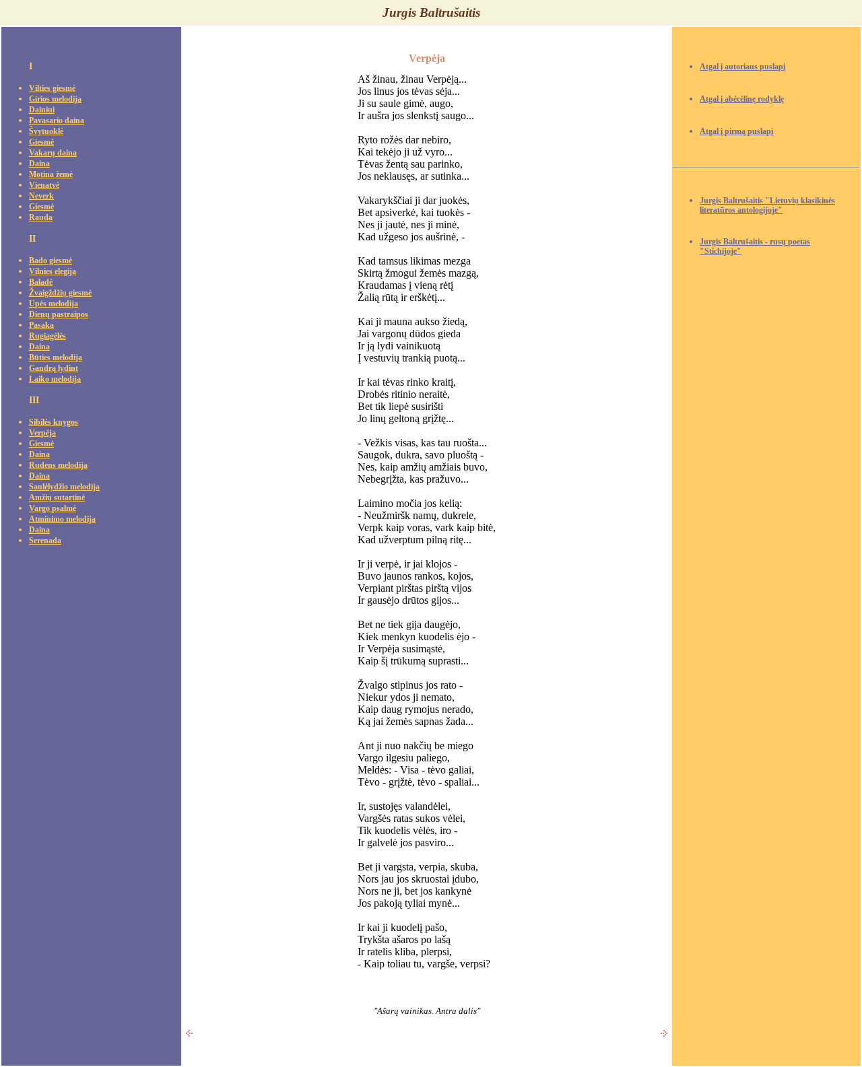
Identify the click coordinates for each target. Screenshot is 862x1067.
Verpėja (42, 433)
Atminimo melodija (62, 519)
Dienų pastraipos (58, 314)
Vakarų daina (53, 153)
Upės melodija (53, 304)
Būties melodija (55, 357)
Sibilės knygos (53, 422)
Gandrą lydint (53, 368)
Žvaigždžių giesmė (60, 293)
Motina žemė (51, 174)
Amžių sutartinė (57, 497)
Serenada (45, 541)
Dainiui (42, 110)
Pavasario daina (56, 120)
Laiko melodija (55, 379)
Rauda (41, 217)
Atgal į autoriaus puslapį (742, 67)
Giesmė (41, 142)
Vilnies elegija (52, 271)
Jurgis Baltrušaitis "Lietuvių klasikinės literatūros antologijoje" (767, 206)
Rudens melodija (58, 465)
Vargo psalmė (52, 508)
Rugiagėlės (47, 336)
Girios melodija (55, 99)
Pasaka (41, 325)
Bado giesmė (50, 260)
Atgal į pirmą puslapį (736, 131)
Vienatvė (44, 185)
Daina (39, 164)
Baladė (41, 282)
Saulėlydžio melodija (64, 487)
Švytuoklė (46, 131)
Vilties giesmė (52, 88)
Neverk (41, 196)
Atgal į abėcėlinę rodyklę (742, 99)
